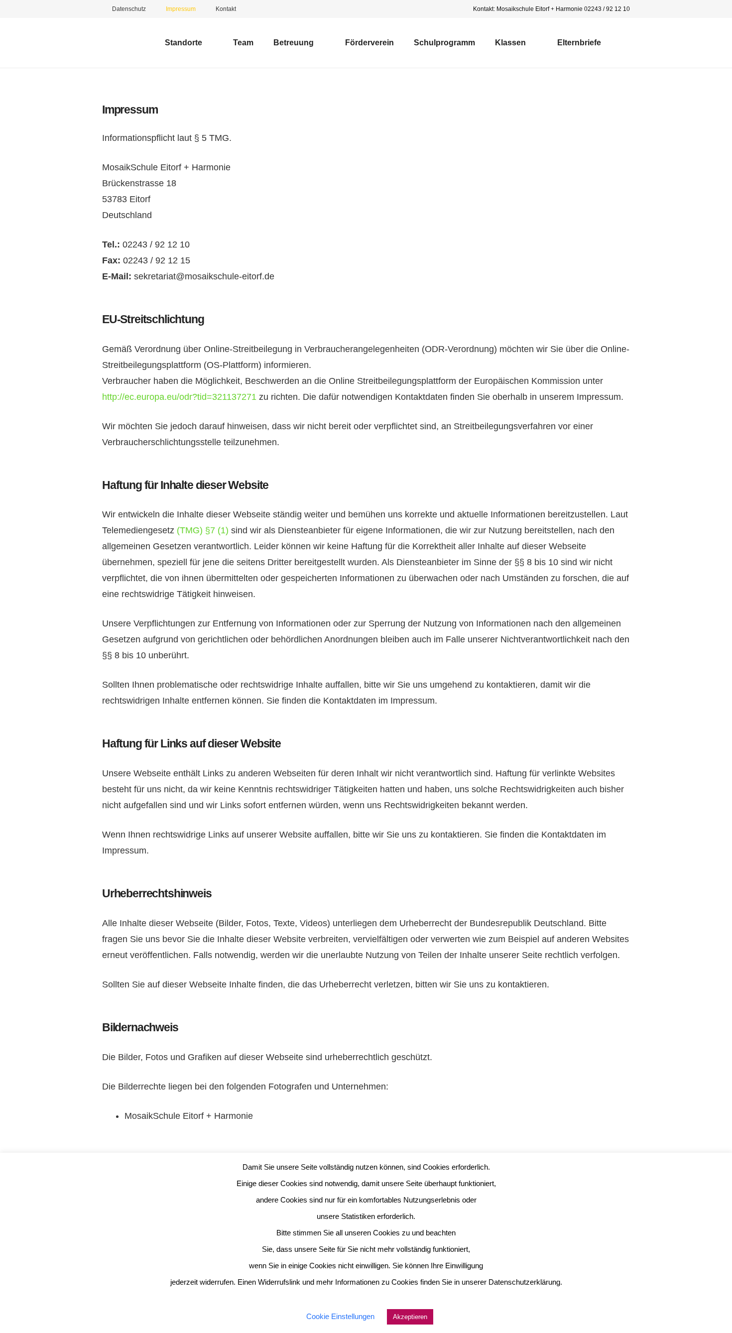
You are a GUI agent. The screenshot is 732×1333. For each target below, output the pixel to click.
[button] (208, 42)
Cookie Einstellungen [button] (340, 1316)
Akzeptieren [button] (410, 1317)
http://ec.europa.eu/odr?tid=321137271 (179, 397)
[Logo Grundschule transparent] (122, 43)
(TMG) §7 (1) (203, 530)
